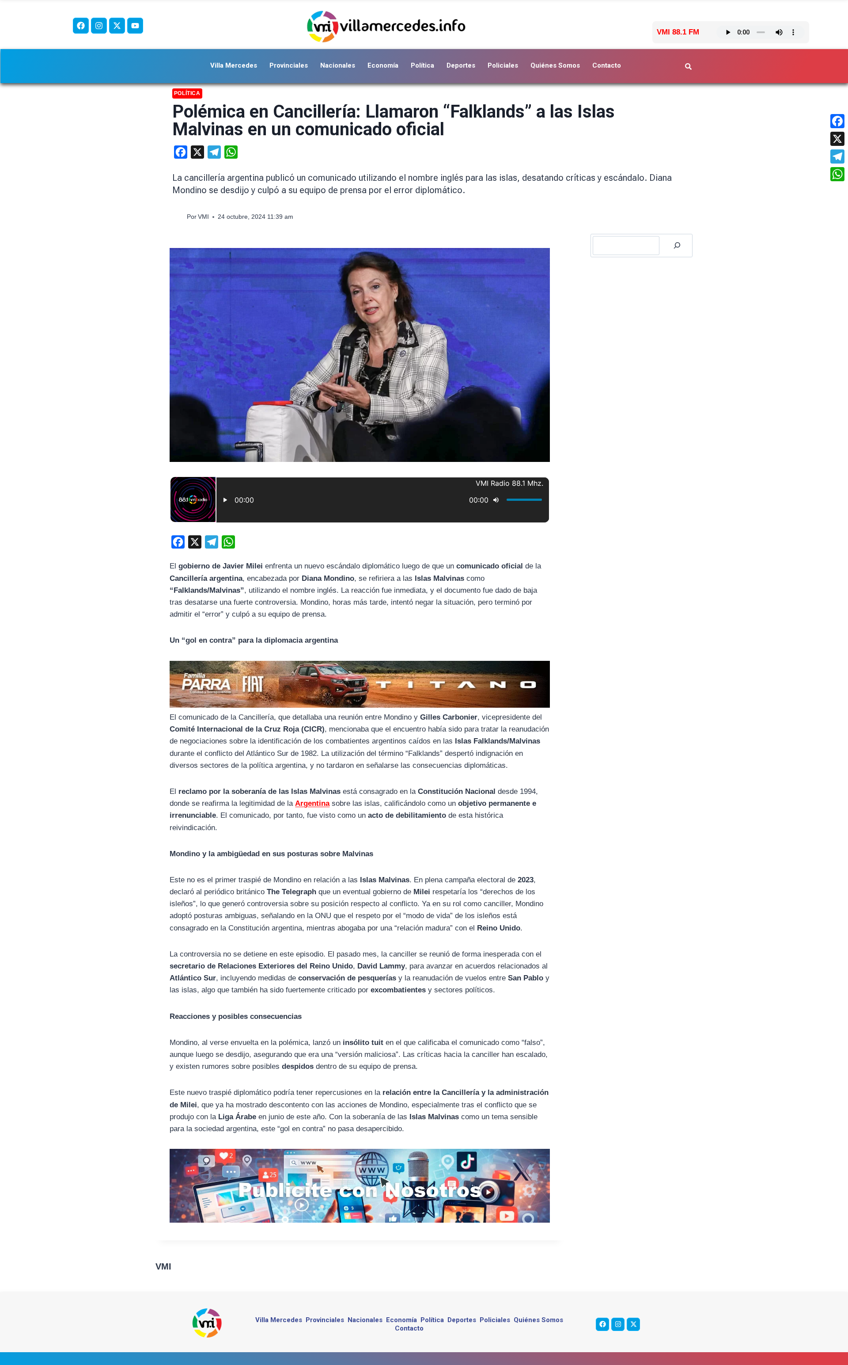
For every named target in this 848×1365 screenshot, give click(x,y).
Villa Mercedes (233, 65)
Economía (382, 65)
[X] (837, 139)
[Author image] (177, 216)
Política (422, 65)
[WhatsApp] (837, 174)
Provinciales (288, 65)
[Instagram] (99, 26)
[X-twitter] (117, 26)
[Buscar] (677, 245)
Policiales (503, 65)
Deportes (461, 65)
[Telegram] (837, 156)
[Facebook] (81, 26)
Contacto (606, 65)
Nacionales (337, 65)
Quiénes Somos (555, 65)
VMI (203, 217)
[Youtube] (135, 26)
